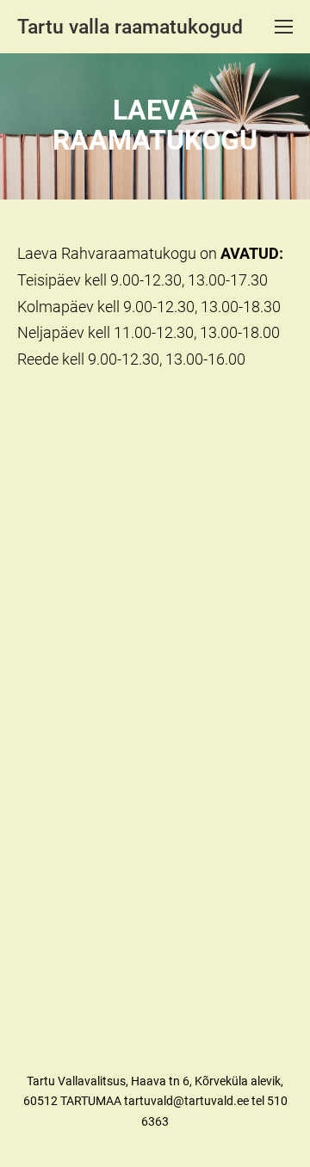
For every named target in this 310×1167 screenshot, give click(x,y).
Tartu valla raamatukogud (130, 27)
